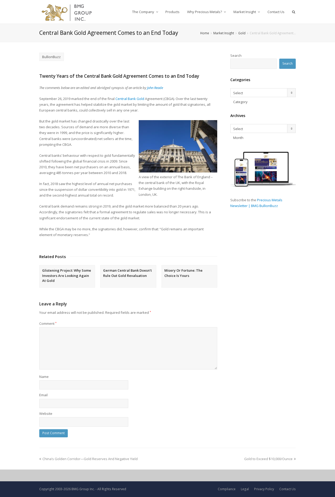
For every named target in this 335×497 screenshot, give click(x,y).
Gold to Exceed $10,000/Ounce (268, 458)
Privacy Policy (264, 489)
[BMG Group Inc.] (66, 11)
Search (236, 55)
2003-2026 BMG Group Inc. (75, 489)
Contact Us (287, 489)
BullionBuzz (51, 56)
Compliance (227, 489)
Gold (241, 33)
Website (45, 413)
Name (44, 376)
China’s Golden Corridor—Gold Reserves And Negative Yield (90, 458)
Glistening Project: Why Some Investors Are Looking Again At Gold (66, 275)
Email (43, 395)
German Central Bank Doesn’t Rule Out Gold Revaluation (127, 273)
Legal (245, 489)
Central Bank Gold (130, 98)
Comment (48, 323)
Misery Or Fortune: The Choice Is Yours (183, 273)
